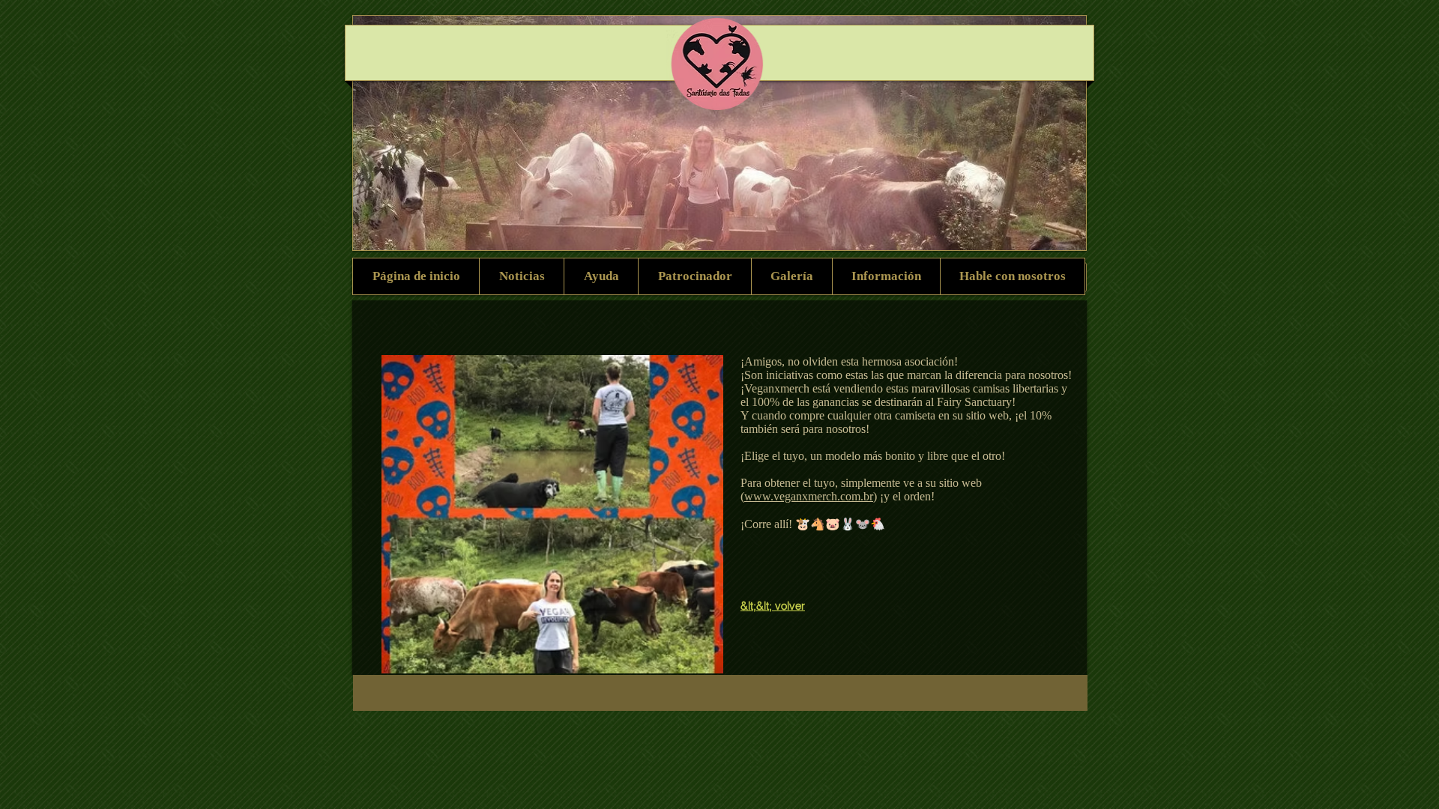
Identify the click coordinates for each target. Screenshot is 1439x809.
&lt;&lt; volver (772, 606)
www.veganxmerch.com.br (808, 496)
